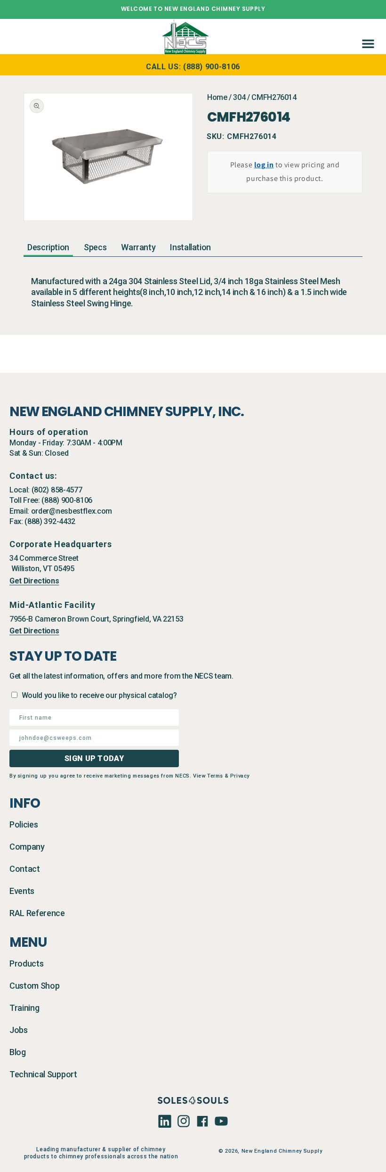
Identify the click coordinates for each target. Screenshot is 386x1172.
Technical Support (43, 1074)
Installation (190, 247)
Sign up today (94, 758)
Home (217, 97)
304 (239, 97)
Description (48, 247)
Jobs (18, 1030)
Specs (95, 247)
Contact (24, 869)
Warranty (138, 247)
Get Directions (34, 580)
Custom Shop (34, 986)
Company (27, 847)
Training (24, 1008)
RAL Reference (37, 913)
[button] (366, 36)
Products (26, 963)
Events (21, 891)
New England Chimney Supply (281, 1151)
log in (264, 165)
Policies (23, 824)
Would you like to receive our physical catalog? (99, 695)
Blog (17, 1052)
